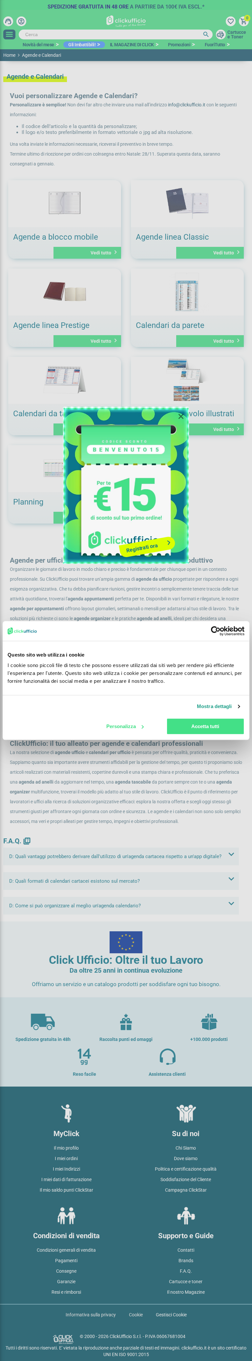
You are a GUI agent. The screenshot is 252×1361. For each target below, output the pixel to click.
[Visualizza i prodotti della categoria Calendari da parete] (187, 292)
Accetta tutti (205, 726)
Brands (185, 1260)
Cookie (136, 1314)
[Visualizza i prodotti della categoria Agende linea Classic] (187, 203)
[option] (126, 5)
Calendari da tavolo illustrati (185, 413)
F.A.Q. (186, 1271)
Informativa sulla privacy (91, 1314)
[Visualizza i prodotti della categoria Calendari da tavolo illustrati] (187, 380)
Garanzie (66, 1281)
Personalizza (121, 726)
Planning (28, 502)
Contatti (186, 1250)
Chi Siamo (186, 1148)
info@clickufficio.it (187, 104)
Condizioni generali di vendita (66, 1250)
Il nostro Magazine (186, 1292)
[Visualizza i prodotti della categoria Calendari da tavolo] (64, 380)
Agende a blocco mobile (55, 237)
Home (9, 55)
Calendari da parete (170, 325)
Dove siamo (186, 1158)
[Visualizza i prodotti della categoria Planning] (64, 468)
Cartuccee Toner (236, 34)
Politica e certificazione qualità (186, 1169)
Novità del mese (38, 44)
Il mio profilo (66, 1148)
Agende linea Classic (172, 237)
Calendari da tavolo (47, 413)
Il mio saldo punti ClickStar (66, 1190)
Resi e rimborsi (66, 1292)
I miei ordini (66, 1158)
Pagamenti (66, 1260)
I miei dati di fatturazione (66, 1179)
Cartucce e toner (185, 1281)
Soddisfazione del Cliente (185, 1179)
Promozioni (179, 44)
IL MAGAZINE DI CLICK (132, 44)
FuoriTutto (215, 44)
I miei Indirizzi (66, 1169)
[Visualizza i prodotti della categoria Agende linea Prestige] (64, 292)
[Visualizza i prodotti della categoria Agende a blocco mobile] (64, 203)
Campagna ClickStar (186, 1190)
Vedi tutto (105, 252)
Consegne (66, 1271)
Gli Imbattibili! (81, 44)
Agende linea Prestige (51, 325)
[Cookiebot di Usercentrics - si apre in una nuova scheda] (215, 631)
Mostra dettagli (214, 706)
